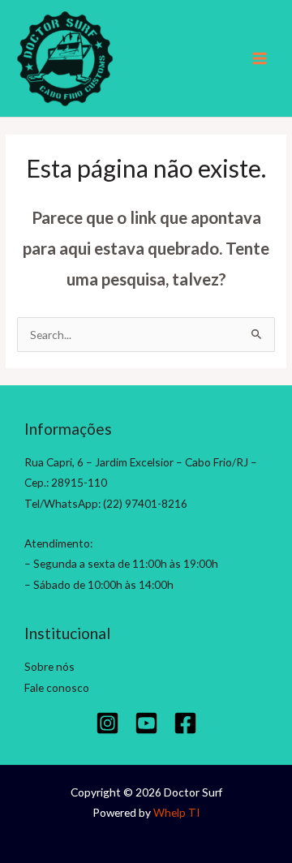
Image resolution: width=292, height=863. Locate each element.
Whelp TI (176, 812)
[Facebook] (185, 723)
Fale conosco (56, 687)
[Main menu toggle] (260, 59)
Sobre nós (49, 666)
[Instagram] (107, 723)
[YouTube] (146, 723)
